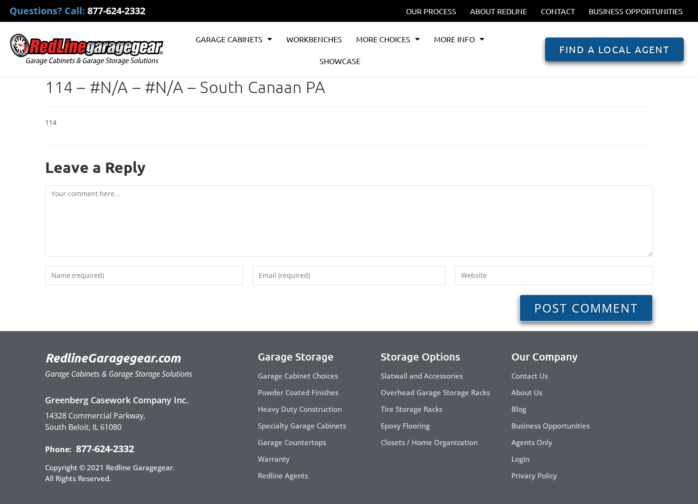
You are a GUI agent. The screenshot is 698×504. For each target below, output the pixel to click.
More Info (454, 39)
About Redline (498, 11)
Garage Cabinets (229, 39)
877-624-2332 (104, 448)
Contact (558, 11)
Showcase (340, 61)
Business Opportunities (636, 11)
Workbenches (314, 39)
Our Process (431, 11)
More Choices (383, 39)
